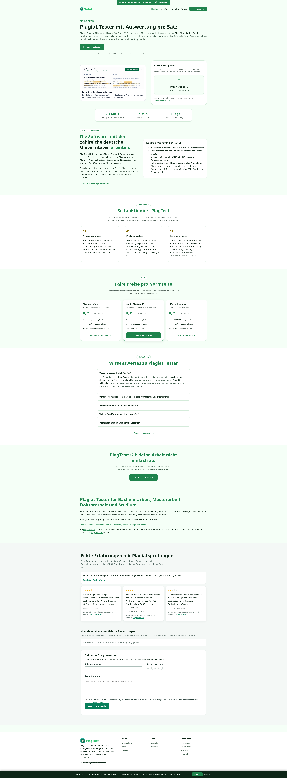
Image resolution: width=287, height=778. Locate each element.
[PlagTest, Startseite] (86, 9)
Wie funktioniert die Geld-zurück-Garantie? (119, 422)
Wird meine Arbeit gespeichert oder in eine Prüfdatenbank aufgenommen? (134, 397)
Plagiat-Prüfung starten (100, 335)
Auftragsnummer (93, 664)
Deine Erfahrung (92, 676)
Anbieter (154, 746)
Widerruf (184, 754)
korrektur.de (85, 758)
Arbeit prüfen (198, 9)
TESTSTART (162, 2)
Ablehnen (207, 774)
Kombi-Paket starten (143, 335)
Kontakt (184, 9)
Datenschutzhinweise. (162, 101)
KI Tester (164, 9)
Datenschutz (186, 746)
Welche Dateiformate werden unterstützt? (119, 414)
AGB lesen (185, 750)
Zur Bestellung (126, 743)
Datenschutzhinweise (96, 702)
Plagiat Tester (87, 21)
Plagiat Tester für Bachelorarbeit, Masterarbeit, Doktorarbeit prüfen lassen (113, 524)
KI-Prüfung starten (186, 335)
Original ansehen (96, 614)
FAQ (171, 9)
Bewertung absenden (97, 706)
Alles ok (197, 774)
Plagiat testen (97, 532)
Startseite (154, 743)
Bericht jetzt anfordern (143, 477)
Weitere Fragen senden (144, 433)
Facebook (124, 750)
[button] (179, 85)
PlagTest (154, 9)
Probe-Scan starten (92, 47)
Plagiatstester (89, 529)
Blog (177, 9)
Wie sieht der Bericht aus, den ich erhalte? (119, 405)
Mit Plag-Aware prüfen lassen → (97, 183)
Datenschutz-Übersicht (172, 774)
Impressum (185, 743)
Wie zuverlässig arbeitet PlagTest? (115, 373)
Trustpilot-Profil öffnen (94, 580)
